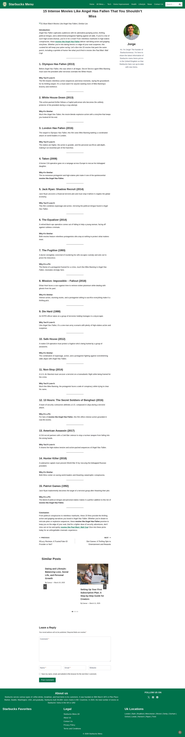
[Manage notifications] (180, 732)
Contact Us (158, 4)
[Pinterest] (153, 697)
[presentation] (92, 574)
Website (93, 668)
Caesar (49, 582)
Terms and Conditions (72, 729)
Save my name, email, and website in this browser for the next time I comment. (69, 674)
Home (92, 4)
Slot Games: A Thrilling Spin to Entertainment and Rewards (98, 541)
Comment (44, 639)
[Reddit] (157, 697)
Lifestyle (142, 4)
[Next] (105, 586)
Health (133, 4)
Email (68, 668)
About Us (67, 718)
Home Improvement (121, 4)
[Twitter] (149, 697)
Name (43, 668)
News (149, 4)
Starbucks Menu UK (72, 714)
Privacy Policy (69, 725)
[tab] (72, 611)
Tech (109, 4)
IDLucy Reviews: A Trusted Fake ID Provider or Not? (53, 541)
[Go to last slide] (45, 586)
